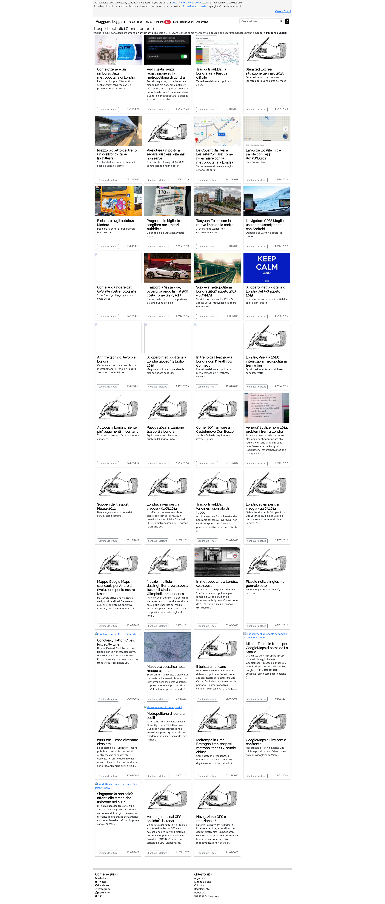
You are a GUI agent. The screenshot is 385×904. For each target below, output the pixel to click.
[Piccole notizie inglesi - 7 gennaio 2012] (266, 562)
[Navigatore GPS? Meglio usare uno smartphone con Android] (266, 201)
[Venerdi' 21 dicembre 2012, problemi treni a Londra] (266, 407)
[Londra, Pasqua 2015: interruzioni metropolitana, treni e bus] (266, 337)
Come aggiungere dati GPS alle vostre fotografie (116, 289)
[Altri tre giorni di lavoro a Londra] (118, 337)
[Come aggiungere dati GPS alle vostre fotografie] (118, 267)
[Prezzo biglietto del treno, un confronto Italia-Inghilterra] (118, 130)
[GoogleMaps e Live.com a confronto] (266, 720)
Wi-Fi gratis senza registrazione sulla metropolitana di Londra (166, 73)
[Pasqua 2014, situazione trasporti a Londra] (167, 407)
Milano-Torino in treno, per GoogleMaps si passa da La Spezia (267, 648)
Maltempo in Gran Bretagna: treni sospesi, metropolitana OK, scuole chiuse (216, 746)
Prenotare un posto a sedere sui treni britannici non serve (166, 154)
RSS (99, 896)
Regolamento (202, 889)
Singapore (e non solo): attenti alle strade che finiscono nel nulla (115, 798)
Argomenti (202, 21)
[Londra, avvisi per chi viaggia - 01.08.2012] (167, 484)
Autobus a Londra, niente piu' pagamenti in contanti (117, 429)
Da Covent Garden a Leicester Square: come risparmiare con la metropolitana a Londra (214, 156)
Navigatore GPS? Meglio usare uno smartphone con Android (265, 225)
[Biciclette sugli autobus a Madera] (118, 201)
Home (132, 21)
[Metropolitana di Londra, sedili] (163, 707)
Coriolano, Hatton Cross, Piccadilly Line (116, 642)
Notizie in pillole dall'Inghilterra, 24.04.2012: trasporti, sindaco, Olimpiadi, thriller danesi (167, 588)
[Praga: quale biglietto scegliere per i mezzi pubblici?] (167, 201)
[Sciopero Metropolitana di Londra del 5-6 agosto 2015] (266, 267)
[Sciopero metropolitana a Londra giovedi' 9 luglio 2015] (167, 337)
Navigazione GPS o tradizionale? (211, 819)
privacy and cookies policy (186, 2)
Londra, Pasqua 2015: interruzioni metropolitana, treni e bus (266, 361)
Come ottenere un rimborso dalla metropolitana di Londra (116, 73)
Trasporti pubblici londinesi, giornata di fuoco (212, 508)
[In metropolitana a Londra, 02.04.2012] (217, 562)
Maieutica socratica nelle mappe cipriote (166, 669)
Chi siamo (199, 885)
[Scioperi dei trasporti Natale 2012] (118, 484)
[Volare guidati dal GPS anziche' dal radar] (167, 797)
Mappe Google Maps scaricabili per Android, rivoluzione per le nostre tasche (116, 588)
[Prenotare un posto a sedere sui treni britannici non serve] (167, 130)
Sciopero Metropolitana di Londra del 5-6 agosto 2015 (266, 291)
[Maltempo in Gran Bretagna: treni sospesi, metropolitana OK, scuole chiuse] (217, 720)
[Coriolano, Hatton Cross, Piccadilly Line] (118, 634)
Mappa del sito (202, 881)
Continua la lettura (108, 109)
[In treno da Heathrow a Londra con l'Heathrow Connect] (217, 337)
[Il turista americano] (217, 647)
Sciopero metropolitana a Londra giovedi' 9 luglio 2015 (166, 361)
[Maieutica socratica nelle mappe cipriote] (167, 647)
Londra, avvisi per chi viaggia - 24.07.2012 (262, 506)
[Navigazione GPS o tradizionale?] (217, 797)
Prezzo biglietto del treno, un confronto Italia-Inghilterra (117, 154)
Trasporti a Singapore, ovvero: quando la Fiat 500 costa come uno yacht (167, 291)
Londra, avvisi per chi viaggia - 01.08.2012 (163, 506)
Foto (175, 21)
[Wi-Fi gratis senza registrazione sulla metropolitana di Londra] (167, 49)
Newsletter (104, 892)
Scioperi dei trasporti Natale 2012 (113, 506)
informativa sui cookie (193, 6)
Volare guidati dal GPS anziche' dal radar (164, 819)
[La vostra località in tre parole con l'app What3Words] (266, 130)
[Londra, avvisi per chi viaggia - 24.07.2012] (266, 484)
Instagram (103, 889)
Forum (148, 21)
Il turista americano (211, 667)
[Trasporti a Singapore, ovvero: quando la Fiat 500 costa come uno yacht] (167, 267)
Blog (139, 21)
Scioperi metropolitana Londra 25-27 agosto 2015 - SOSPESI (216, 291)
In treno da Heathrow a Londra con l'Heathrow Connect (214, 361)
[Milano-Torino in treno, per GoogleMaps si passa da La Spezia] (266, 635)
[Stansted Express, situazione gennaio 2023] (266, 49)
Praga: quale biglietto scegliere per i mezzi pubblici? (163, 225)
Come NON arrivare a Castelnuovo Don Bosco (215, 429)
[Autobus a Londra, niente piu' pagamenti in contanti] (118, 407)
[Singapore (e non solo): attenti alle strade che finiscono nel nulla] (118, 785)
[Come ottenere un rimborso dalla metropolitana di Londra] (118, 49)
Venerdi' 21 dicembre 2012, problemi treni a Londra (267, 429)
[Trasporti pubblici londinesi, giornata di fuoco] (217, 484)
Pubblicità (200, 892)
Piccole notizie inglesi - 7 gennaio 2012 (265, 584)
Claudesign (213, 896)
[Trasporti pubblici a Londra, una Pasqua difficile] (217, 49)
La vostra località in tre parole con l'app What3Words (263, 154)
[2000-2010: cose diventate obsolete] (118, 720)
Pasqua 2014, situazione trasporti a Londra (165, 429)
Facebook (103, 885)
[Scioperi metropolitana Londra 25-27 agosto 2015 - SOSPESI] (217, 267)
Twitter (102, 881)
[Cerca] (281, 21)
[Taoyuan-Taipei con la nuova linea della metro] (217, 201)
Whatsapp (103, 878)
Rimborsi (161, 21)
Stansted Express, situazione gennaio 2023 (265, 71)
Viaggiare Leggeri (110, 21)
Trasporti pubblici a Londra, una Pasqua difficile (211, 73)
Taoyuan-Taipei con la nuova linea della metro (214, 223)
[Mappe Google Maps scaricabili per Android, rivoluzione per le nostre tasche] (118, 562)
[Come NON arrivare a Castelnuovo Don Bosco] (217, 407)
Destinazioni (187, 21)
